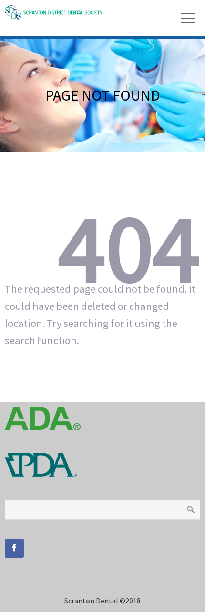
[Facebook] (14, 548)
